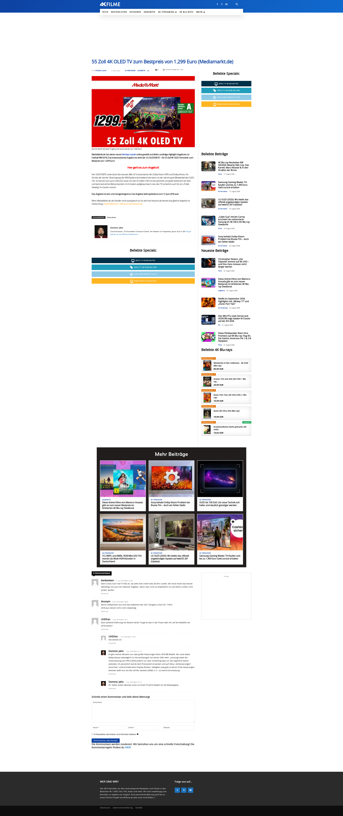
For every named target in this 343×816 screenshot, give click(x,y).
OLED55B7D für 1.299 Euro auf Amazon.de (123, 204)
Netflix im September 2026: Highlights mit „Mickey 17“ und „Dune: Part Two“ (233, 301)
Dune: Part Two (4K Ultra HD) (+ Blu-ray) (230, 396)
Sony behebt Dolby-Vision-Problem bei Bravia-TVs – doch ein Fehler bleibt (233, 239)
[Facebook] (217, 4)
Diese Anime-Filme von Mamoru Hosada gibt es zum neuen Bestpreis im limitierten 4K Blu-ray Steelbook (122, 505)
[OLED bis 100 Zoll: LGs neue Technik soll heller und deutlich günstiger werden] (220, 479)
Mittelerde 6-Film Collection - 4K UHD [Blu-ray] (231, 364)
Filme (220, 174)
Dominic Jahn (100, 70)
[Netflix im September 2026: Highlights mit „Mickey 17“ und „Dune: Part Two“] (208, 302)
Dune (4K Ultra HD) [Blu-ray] (227, 411)
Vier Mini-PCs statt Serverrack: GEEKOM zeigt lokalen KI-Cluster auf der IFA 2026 (234, 318)
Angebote (141, 70)
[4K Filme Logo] (114, 4)
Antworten (105, 593)
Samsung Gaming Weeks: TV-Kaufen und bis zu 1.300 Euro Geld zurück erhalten (232, 184)
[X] (221, 4)
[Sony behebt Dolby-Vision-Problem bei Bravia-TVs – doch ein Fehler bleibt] (208, 240)
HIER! (128, 747)
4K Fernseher (130, 70)
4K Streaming (222, 308)
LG (148, 70)
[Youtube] (226, 4)
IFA (219, 325)
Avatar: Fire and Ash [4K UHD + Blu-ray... (230, 380)
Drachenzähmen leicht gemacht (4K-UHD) (230, 428)
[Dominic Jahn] (101, 231)
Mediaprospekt (129, 154)
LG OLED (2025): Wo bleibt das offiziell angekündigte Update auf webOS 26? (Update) (233, 202)
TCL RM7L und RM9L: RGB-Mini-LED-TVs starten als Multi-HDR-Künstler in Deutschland (122, 559)
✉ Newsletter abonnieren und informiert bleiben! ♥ (116, 734)
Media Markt (111, 217)
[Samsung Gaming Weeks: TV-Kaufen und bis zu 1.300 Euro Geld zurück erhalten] (208, 186)
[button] (237, 4)
